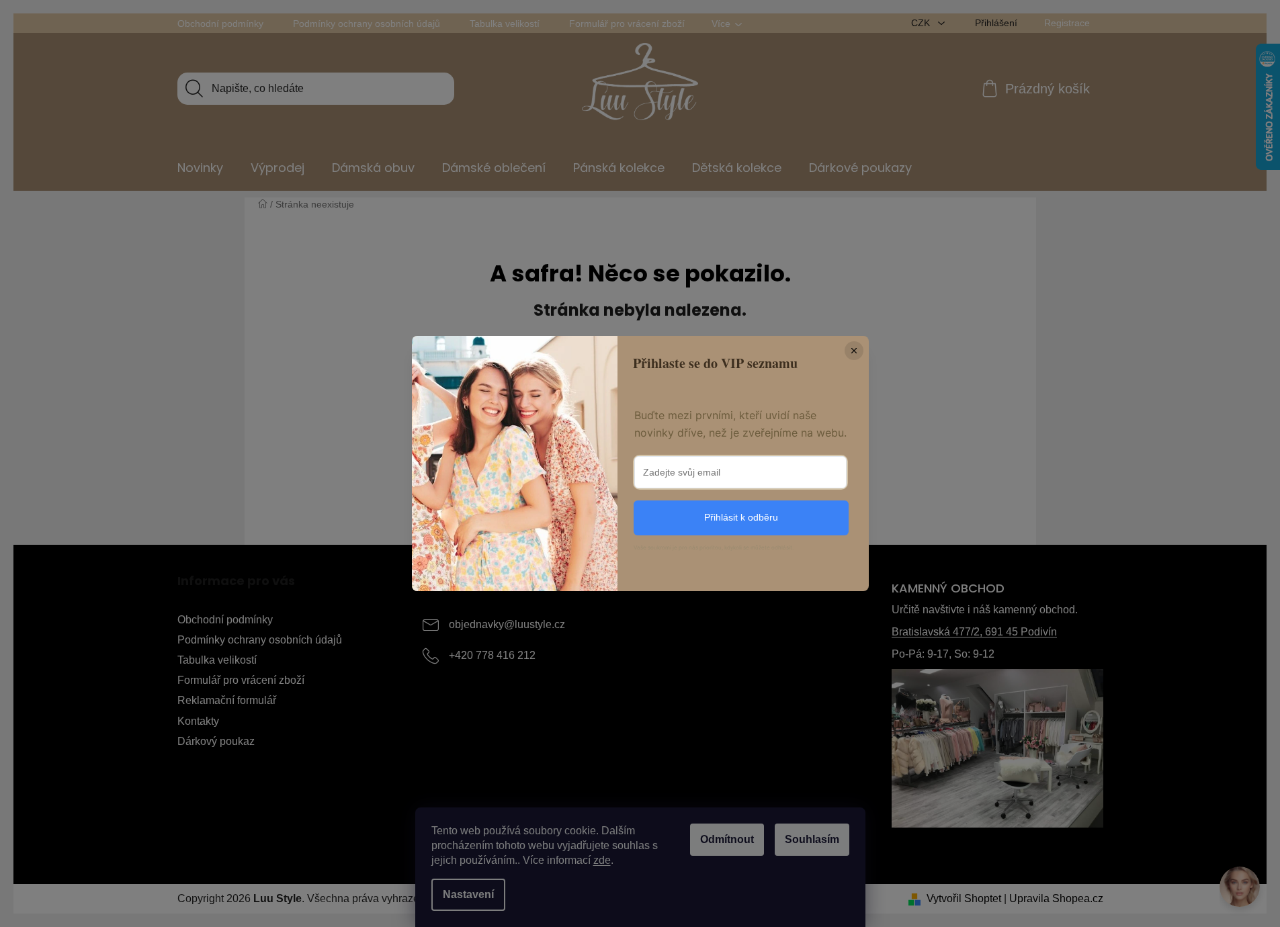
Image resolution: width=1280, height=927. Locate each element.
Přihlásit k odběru (741, 517)
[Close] (854, 350)
